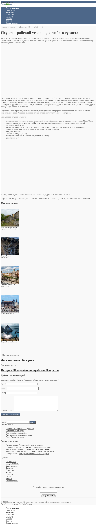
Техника (9, 19)
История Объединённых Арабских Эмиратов (30, 370)
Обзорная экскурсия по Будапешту (20, 429)
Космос (9, 472)
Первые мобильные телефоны (31, 445)
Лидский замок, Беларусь (17, 360)
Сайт (3, 393)
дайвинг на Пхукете (32, 123)
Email (4, 388)
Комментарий (7, 410)
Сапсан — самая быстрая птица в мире (38, 452)
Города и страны (12, 8)
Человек (9, 21)
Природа (9, 17)
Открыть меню (7, 2)
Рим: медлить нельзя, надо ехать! (19, 435)
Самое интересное (8, 4)
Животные (10, 12)
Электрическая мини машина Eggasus (34, 454)
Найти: (4, 422)
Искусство (10, 14)
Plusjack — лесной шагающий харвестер (38, 447)
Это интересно (12, 23)
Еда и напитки (12, 10)
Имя (3, 384)
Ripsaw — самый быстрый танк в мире (33, 449)
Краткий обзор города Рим (16, 433)
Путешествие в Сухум (15, 431)
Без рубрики (11, 462)
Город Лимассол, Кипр (15, 437)
